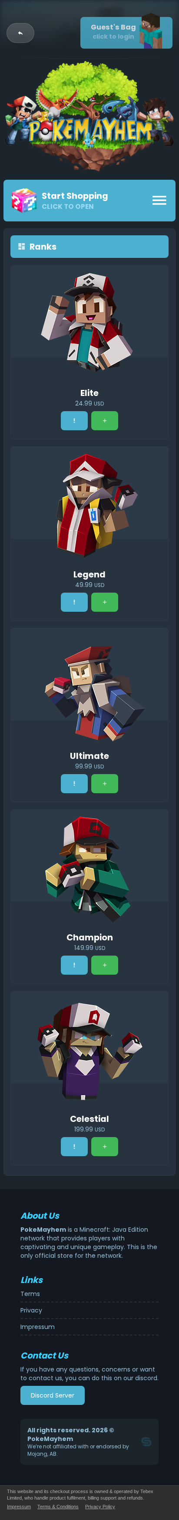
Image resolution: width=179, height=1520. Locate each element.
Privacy (31, 1310)
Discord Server (52, 1395)
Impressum (37, 1326)
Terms (30, 1293)
